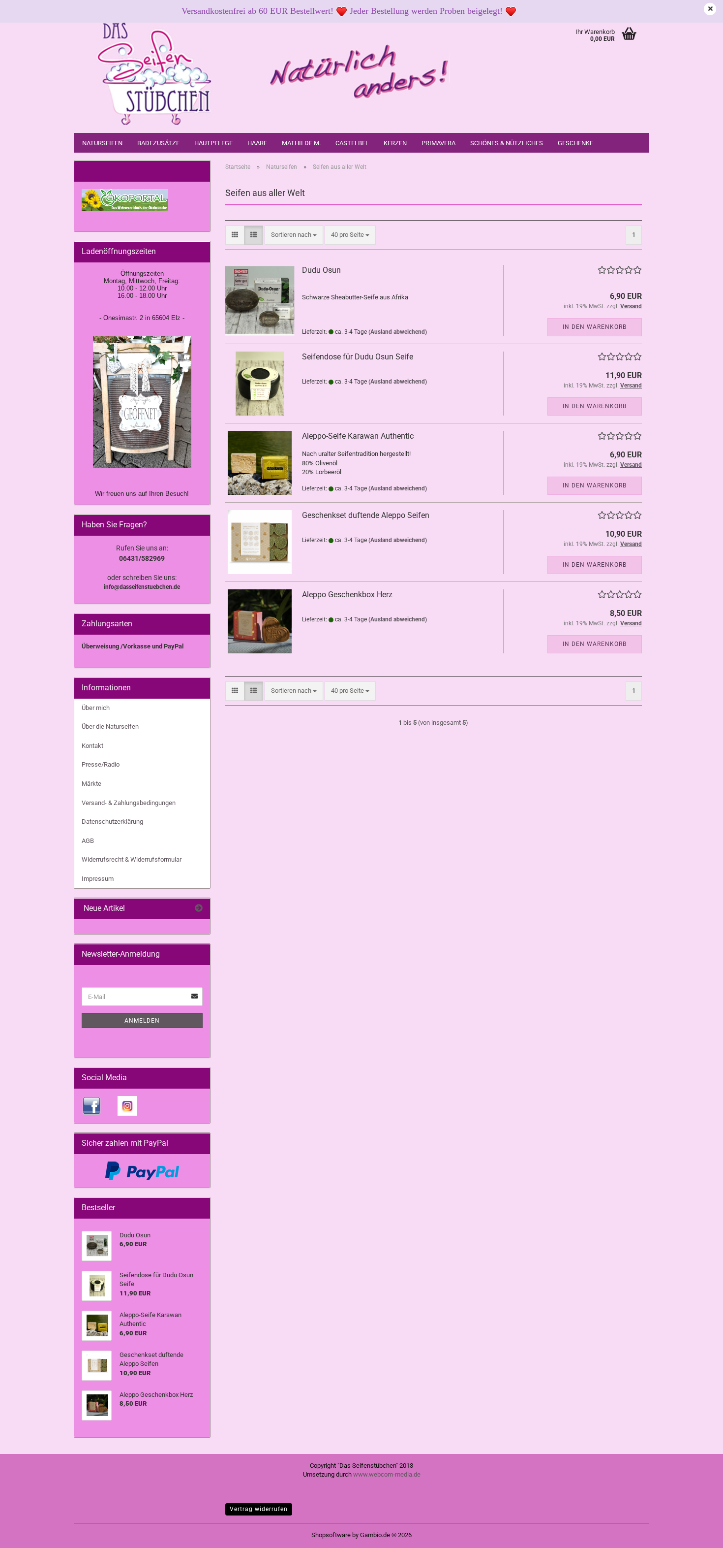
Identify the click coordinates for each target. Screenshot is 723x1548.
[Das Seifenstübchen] (265, 74)
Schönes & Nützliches (506, 143)
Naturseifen (102, 143)
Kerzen (395, 143)
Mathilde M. (301, 143)
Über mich (96, 707)
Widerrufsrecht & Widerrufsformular (131, 859)
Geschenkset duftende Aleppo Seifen (365, 515)
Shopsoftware (331, 1535)
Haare (257, 143)
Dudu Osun (321, 270)
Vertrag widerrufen (259, 1509)
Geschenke (575, 143)
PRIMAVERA (438, 143)
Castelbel (352, 143)
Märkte (91, 783)
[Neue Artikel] (199, 908)
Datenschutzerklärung (112, 821)
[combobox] (294, 235)
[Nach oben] (696, 1533)
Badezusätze (158, 143)
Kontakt (92, 745)
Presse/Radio (101, 764)
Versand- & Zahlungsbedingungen (129, 802)
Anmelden (142, 1020)
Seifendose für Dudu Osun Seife (357, 356)
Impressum (98, 878)
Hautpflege (213, 143)
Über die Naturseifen (110, 726)
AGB (88, 840)
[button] (234, 235)
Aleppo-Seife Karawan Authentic (358, 436)
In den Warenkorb (595, 326)
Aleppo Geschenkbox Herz (347, 594)
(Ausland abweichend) (397, 331)
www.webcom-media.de (387, 1474)
